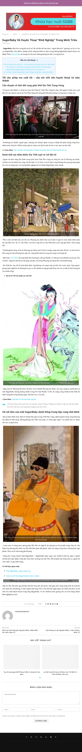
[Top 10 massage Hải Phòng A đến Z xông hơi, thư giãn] (21, 657)
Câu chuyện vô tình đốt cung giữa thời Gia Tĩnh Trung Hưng (28, 67)
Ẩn (36, 60)
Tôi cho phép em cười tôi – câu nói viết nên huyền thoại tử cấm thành (28, 64)
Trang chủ (5, 34)
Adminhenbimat (22, 612)
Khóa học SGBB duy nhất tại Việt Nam (38, 3)
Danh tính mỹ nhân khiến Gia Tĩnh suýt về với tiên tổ (25, 69)
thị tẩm (52, 383)
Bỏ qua (55, 3)
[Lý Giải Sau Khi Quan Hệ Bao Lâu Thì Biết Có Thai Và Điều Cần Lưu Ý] (60, 657)
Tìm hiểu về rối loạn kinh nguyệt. (24, 399)
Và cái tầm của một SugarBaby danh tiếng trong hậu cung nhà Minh (28, 72)
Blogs (15, 34)
